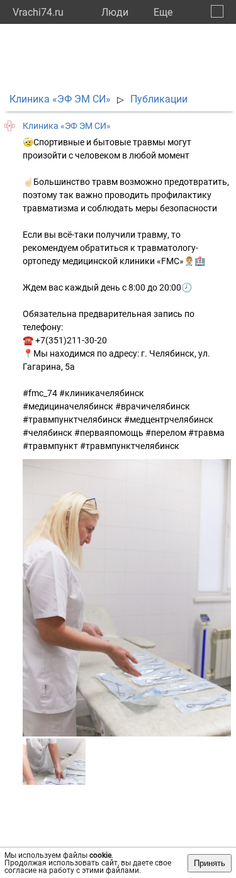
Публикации (159, 99)
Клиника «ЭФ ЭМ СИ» (60, 99)
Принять (209, 863)
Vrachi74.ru (38, 12)
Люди (114, 12)
